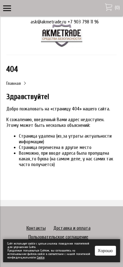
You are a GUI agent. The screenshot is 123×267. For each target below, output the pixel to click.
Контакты (36, 228)
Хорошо (105, 250)
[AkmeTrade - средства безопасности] (61, 46)
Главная (13, 83)
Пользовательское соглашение (58, 237)
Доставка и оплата (72, 228)
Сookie (40, 257)
